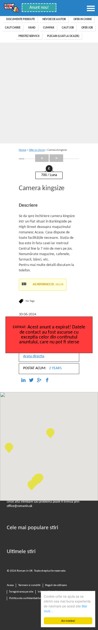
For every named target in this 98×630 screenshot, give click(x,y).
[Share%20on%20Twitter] (31, 380)
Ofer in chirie (37, 150)
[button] (9, 447)
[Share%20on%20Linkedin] (23, 380)
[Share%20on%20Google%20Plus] (39, 380)
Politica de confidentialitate (26, 598)
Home (22, 150)
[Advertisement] (49, 94)
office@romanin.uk (19, 506)
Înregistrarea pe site (21, 591)
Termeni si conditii (29, 585)
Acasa (10, 585)
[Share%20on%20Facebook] (47, 380)
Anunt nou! (39, 7)
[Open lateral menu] (91, 8)
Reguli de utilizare (56, 585)
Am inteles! (68, 621)
